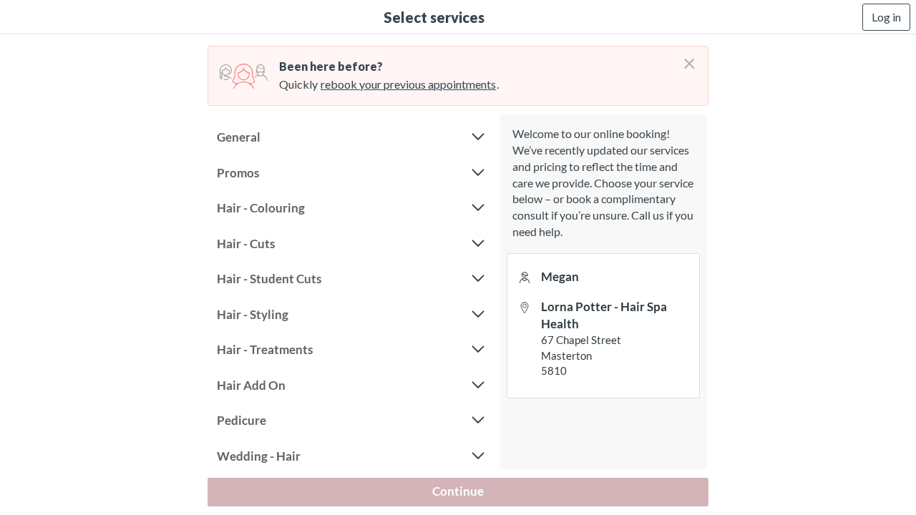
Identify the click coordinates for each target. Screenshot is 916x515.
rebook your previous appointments (408, 84)
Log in (886, 17)
